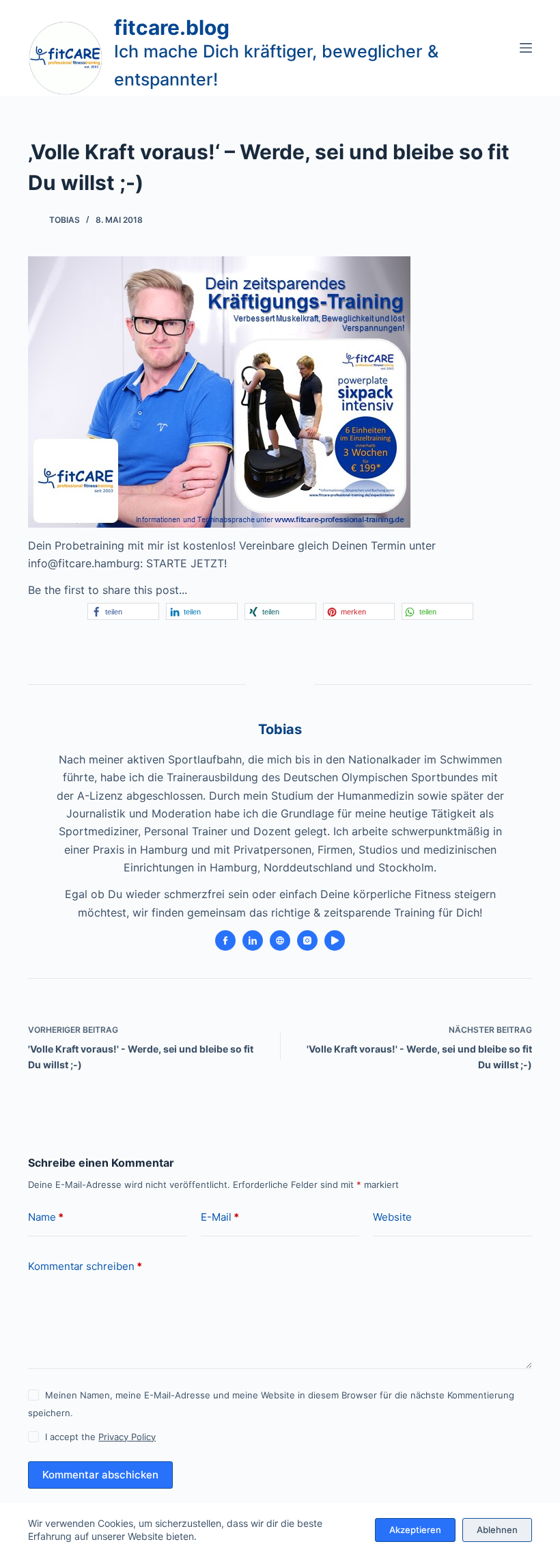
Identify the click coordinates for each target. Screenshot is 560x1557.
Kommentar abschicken (100, 1474)
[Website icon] (280, 940)
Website (392, 1216)
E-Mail (220, 1216)
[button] (123, 611)
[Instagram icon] (307, 940)
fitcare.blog (171, 27)
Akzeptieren (415, 1529)
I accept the (100, 1436)
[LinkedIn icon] (252, 940)
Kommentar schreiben (85, 1266)
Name (46, 1216)
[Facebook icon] (225, 940)
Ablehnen (497, 1529)
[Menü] (526, 48)
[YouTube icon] (334, 940)
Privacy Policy (127, 1436)
